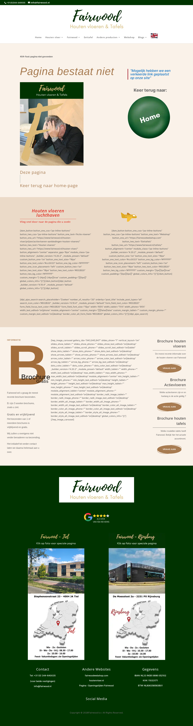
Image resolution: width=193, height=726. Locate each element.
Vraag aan (169, 368)
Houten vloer (52, 37)
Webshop (129, 37)
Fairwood (72, 37)
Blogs (141, 37)
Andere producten (107, 37)
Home (38, 37)
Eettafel (88, 37)
